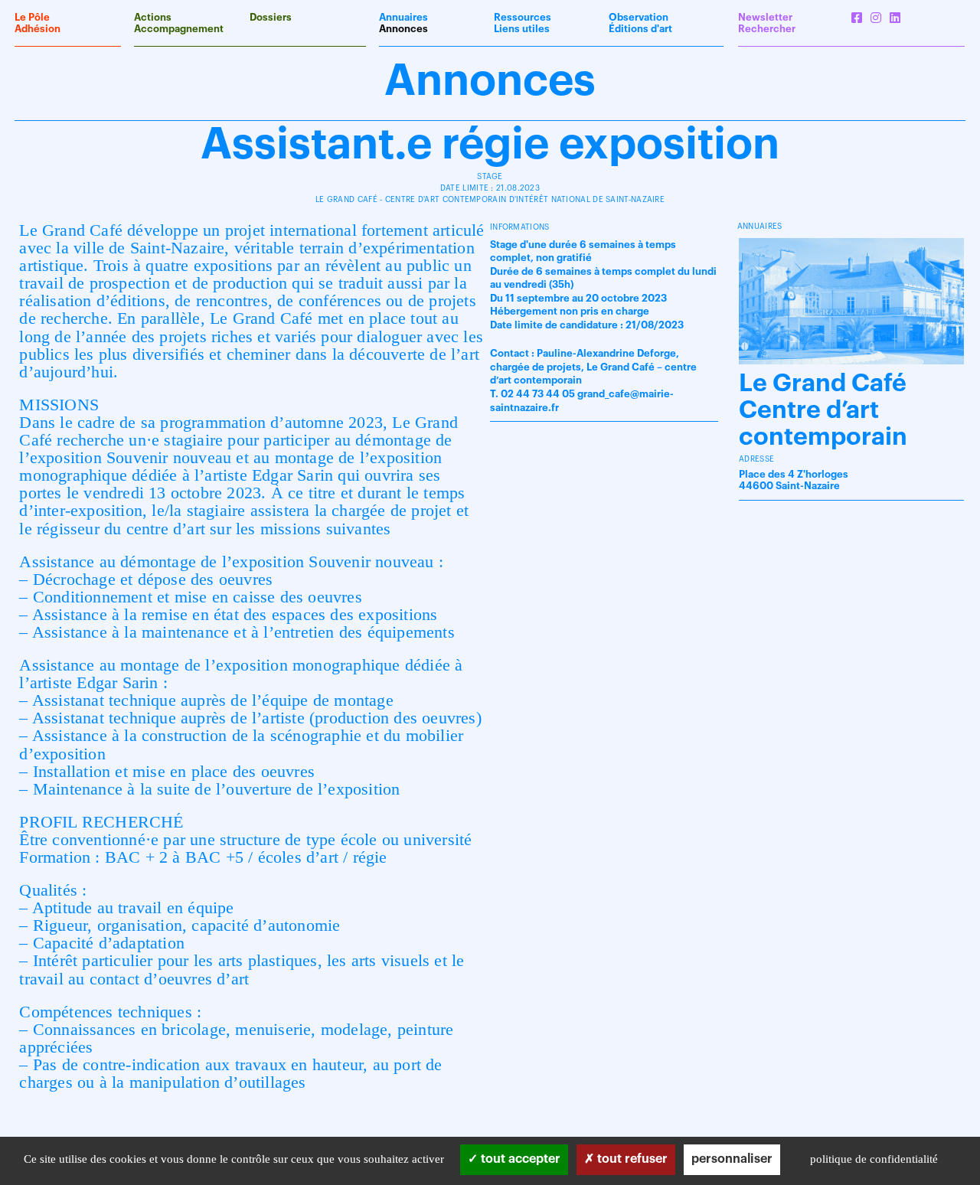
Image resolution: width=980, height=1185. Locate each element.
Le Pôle (32, 17)
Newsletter (765, 17)
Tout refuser (631, 1159)
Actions (153, 17)
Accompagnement (179, 29)
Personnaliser (732, 1159)
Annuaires (403, 17)
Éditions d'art (640, 29)
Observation (638, 17)
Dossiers (271, 17)
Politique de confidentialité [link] (874, 1159)
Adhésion (37, 29)
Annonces (403, 29)
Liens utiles (522, 29)
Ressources (522, 17)
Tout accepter (519, 1159)
